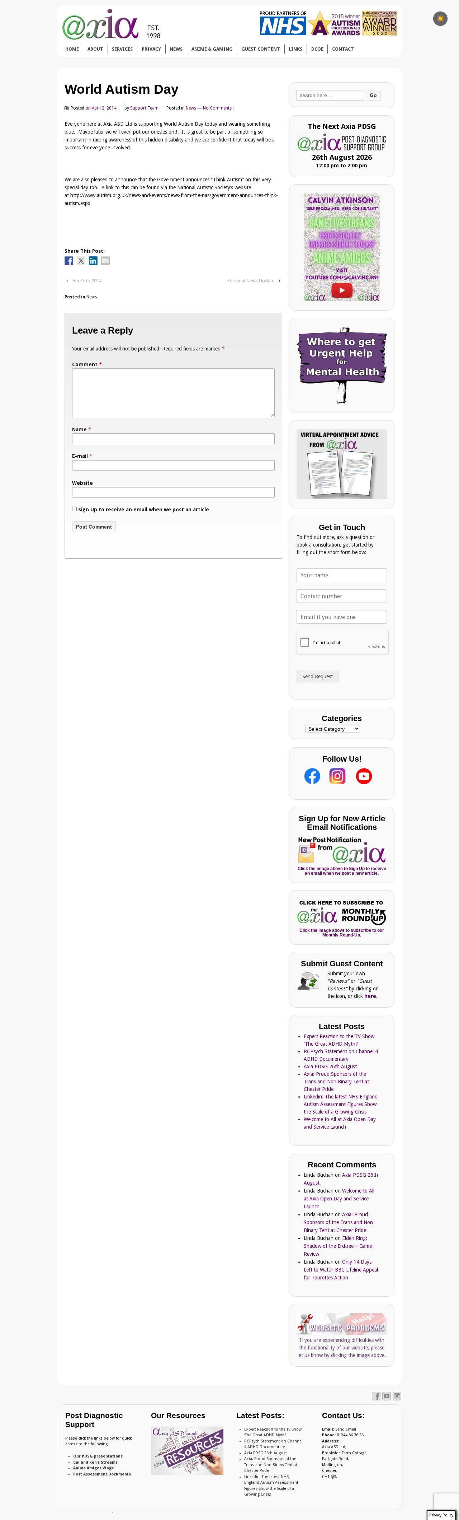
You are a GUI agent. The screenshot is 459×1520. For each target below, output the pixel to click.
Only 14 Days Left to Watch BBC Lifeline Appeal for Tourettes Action (341, 1269)
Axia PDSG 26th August (330, 1066)
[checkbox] (440, 18)
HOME (72, 49)
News (191, 108)
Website (82, 483)
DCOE (317, 49)
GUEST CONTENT (260, 49)
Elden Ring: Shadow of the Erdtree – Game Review (338, 1246)
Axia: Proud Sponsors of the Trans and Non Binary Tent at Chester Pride (336, 1081)
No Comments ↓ (219, 108)
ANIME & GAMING (212, 49)
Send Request (317, 676)
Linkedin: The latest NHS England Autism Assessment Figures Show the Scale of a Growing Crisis (341, 1104)
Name (79, 429)
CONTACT (343, 49)
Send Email (345, 1429)
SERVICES (122, 49)
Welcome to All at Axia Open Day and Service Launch (339, 1198)
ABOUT (95, 49)
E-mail (80, 456)
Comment (87, 364)
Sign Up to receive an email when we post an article (143, 509)
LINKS (295, 49)
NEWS (176, 49)
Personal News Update (250, 280)
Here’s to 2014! (87, 280)
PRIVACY (151, 49)
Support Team (144, 108)
